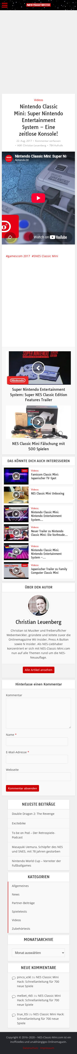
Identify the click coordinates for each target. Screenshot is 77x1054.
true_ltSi (22, 1014)
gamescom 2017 (19, 256)
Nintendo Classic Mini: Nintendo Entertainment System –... (46, 553)
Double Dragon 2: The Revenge (33, 814)
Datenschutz (30, 1048)
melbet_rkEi (25, 996)
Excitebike (19, 823)
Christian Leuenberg (34, 145)
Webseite (12, 770)
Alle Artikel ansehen (38, 670)
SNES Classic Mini (46, 256)
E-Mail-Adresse (17, 752)
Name (11, 735)
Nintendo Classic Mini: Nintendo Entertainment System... (46, 516)
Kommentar (14, 695)
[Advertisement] (38, 50)
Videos (38, 100)
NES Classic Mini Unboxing (47, 493)
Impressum (47, 1048)
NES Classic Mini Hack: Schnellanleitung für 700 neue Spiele (38, 981)
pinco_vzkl (24, 977)
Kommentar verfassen (48, 140)
